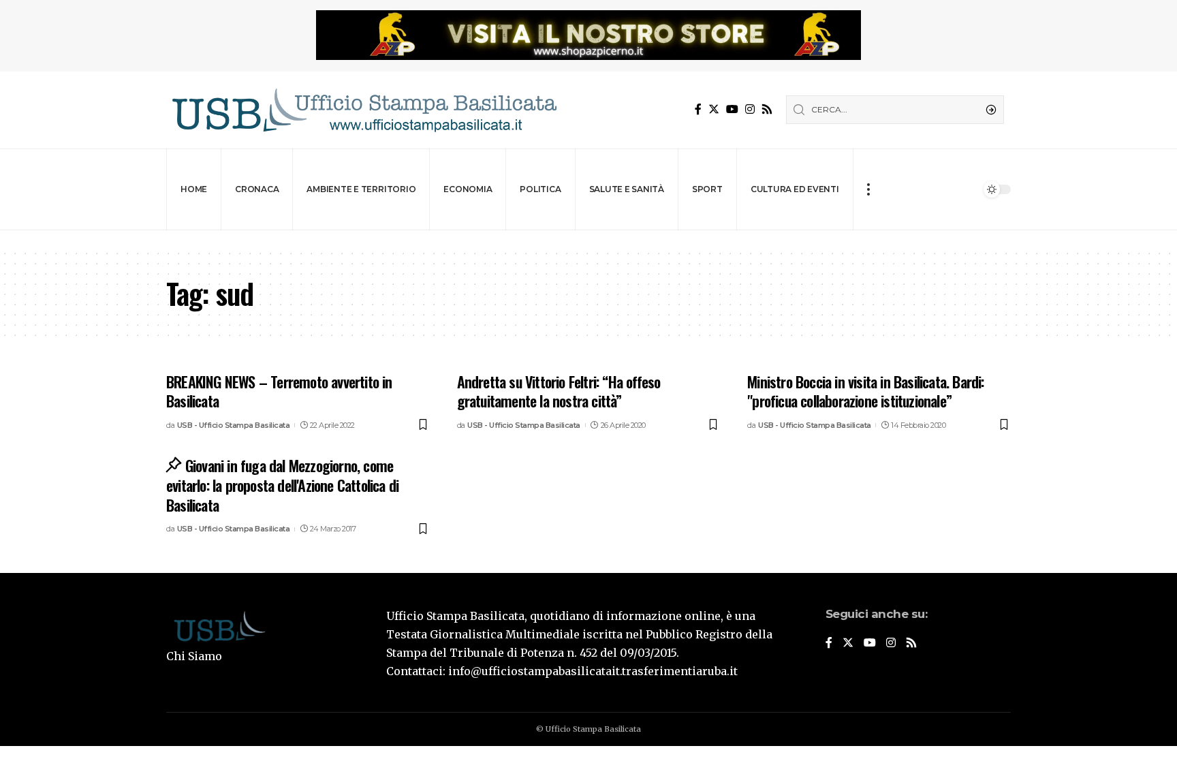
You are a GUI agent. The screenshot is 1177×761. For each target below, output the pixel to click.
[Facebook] (698, 109)
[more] (868, 189)
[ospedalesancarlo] (588, 239)
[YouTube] (732, 109)
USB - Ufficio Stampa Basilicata (233, 425)
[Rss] (767, 109)
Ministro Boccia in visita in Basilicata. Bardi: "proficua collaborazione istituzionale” (865, 391)
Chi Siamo (194, 656)
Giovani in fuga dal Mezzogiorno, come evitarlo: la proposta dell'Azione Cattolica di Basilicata (282, 484)
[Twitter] (714, 109)
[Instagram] (750, 109)
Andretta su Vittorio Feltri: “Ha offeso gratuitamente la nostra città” (559, 391)
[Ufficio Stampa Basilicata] (363, 110)
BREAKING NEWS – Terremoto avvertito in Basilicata (279, 391)
